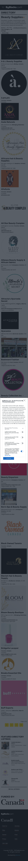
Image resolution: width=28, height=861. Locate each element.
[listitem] (14, 428)
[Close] (24, 400)
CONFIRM (8, 458)
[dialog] (14, 430)
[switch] (22, 432)
